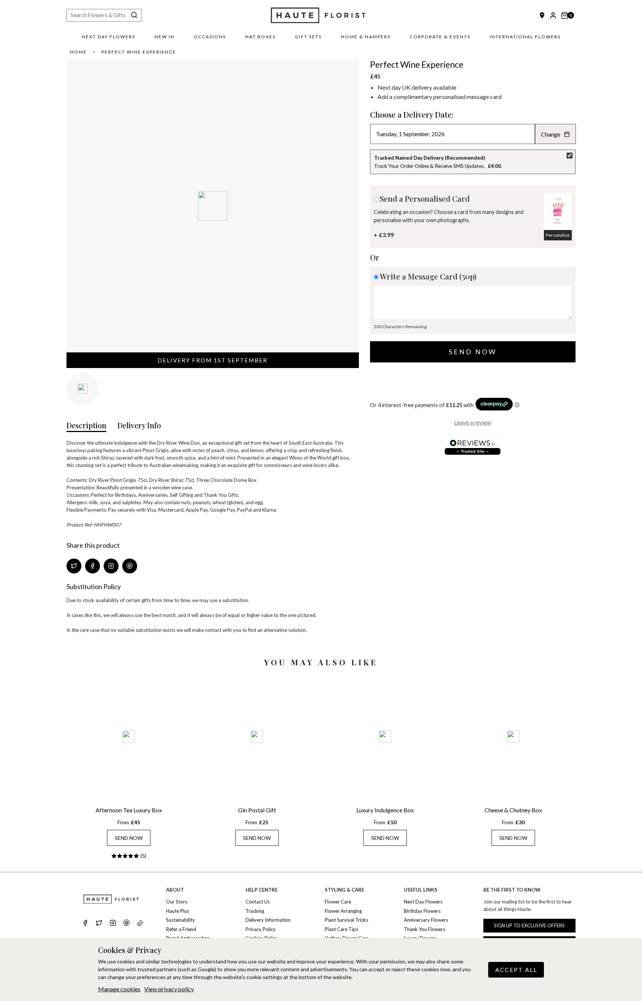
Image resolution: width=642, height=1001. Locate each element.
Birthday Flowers (422, 911)
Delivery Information (268, 920)
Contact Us (258, 902)
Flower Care (338, 902)
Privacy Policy (261, 929)
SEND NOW (129, 838)
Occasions (210, 36)
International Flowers (525, 36)
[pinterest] (126, 924)
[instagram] (113, 924)
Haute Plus (177, 911)
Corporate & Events (440, 36)
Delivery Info (139, 425)
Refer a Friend (181, 929)
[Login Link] (553, 15)
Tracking (255, 911)
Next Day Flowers (108, 36)
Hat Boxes (260, 36)
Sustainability (180, 920)
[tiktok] (140, 923)
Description (86, 425)
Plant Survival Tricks (346, 920)
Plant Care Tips (341, 929)
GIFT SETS (308, 36)
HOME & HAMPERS (365, 36)
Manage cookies (119, 988)
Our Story (177, 902)
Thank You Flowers (424, 929)
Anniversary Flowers (426, 920)
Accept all (516, 969)
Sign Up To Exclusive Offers (529, 925)
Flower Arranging (343, 911)
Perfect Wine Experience (138, 52)
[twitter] (99, 924)
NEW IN (165, 36)
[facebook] (85, 924)
